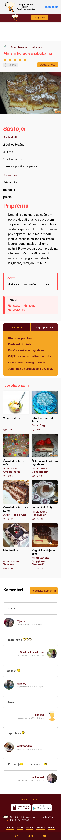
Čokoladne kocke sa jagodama (45, 455)
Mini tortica (16, 546)
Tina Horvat (36, 777)
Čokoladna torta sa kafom (16, 500)
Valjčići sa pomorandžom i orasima (30, 356)
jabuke (16, 305)
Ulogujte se (40, 17)
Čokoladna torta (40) (16, 455)
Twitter (20, 827)
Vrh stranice (29, 799)
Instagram (40, 827)
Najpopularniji (44, 327)
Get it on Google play (42, 807)
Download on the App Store (21, 807)
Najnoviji (17, 327)
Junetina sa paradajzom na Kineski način (30, 368)
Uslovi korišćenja (47, 817)
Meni (30, 836)
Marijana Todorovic (30, 47)
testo (32, 305)
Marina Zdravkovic (32, 652)
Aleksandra (24, 745)
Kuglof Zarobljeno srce (45, 546)
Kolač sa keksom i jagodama (26, 350)
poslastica (19, 309)
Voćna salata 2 (16, 411)
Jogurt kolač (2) (45, 500)
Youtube (29, 827)
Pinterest (51, 827)
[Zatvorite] (2, 7)
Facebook (10, 827)
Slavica (21, 683)
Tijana (21, 621)
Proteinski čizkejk (19, 344)
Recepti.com (6, 818)
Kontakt (25, 819)
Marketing (15, 819)
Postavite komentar (43, 590)
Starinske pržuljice (20, 338)
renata (39, 714)
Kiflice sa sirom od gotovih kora (28, 362)
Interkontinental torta (45, 411)
